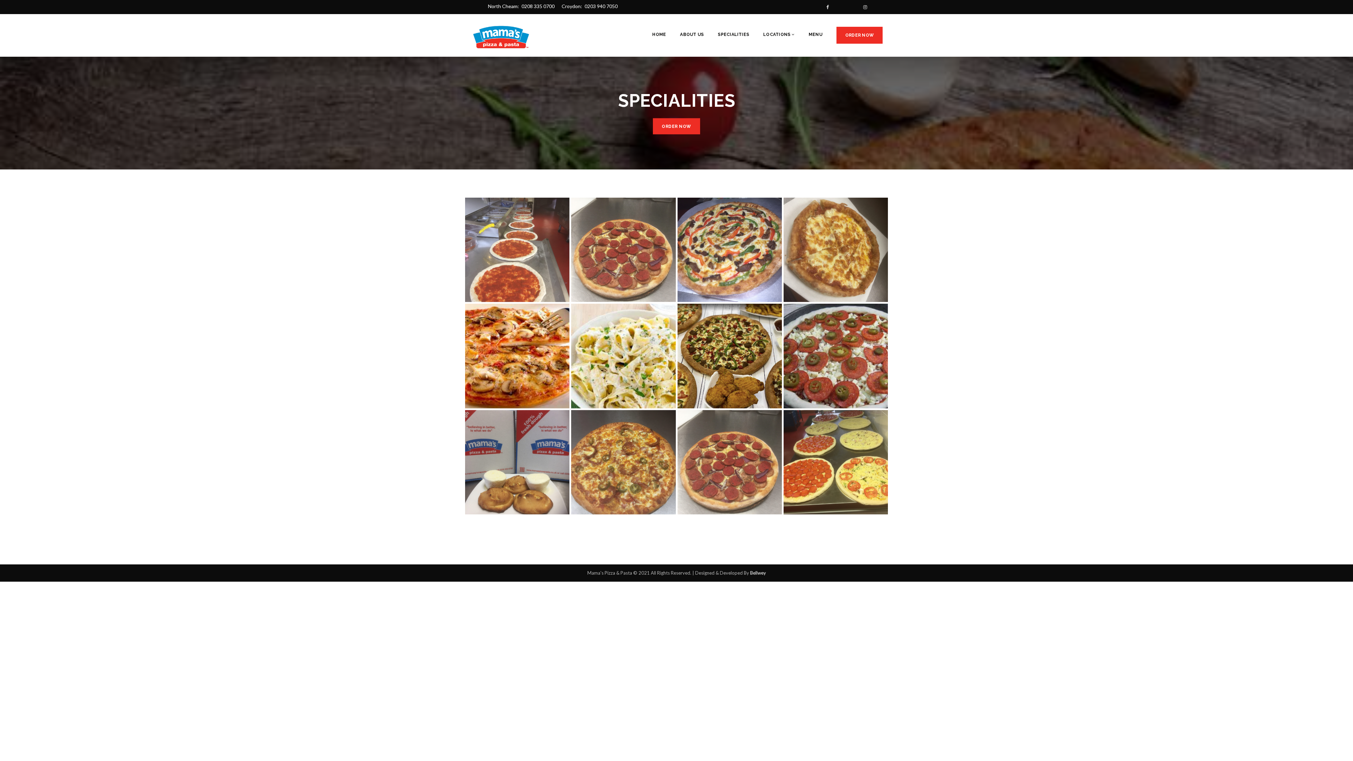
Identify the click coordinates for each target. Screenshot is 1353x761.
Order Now (859, 35)
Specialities (733, 34)
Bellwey (758, 573)
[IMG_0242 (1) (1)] (730, 462)
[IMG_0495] (517, 462)
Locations (777, 34)
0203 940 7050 (601, 6)
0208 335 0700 (538, 6)
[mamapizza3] (517, 356)
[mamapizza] (836, 356)
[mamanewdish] (623, 356)
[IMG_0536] (517, 250)
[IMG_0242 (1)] (623, 250)
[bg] (730, 356)
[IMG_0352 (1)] (623, 462)
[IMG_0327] (836, 250)
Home (659, 34)
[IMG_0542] (836, 462)
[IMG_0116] (730, 250)
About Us (692, 34)
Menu (815, 34)
